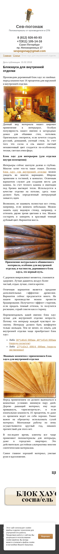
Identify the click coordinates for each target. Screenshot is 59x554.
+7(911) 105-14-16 (29, 41)
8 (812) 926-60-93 (29, 37)
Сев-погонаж (29, 26)
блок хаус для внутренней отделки (24, 171)
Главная (7, 55)
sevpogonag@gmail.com (29, 51)
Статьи (16, 55)
